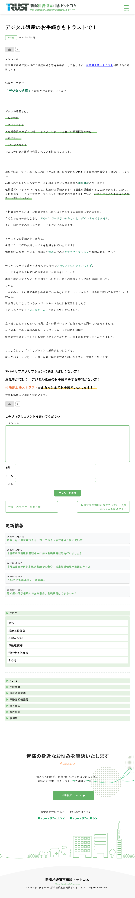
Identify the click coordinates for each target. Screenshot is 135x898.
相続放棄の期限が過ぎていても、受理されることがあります (104, 506)
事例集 (14, 718)
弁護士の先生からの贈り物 (24, 507)
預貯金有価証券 (18, 653)
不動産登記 (15, 638)
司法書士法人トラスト (99, 65)
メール (9, 475)
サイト (9, 484)
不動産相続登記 (19, 699)
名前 (8, 467)
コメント (12, 423)
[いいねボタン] (9, 49)
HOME (13, 680)
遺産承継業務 (18, 693)
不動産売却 (15, 645)
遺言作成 (15, 705)
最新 (11, 623)
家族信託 (15, 712)
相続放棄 (15, 686)
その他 (12, 660)
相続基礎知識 (17, 630)
